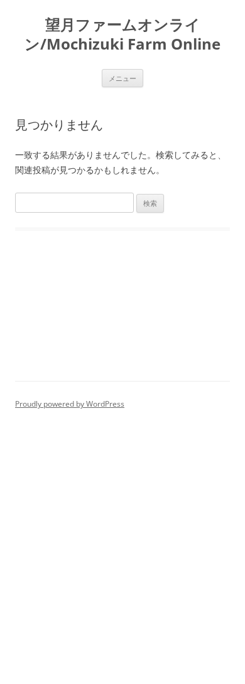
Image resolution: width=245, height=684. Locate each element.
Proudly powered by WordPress (69, 403)
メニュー (122, 78)
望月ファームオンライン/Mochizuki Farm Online (122, 34)
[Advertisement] (122, 540)
